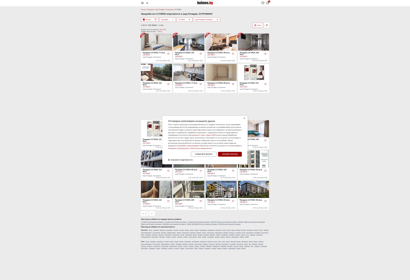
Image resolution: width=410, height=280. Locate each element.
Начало (143, 9)
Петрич (185, 246)
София (185, 237)
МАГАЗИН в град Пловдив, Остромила (174, 224)
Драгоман (179, 244)
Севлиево (162, 237)
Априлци (162, 230)
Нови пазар (176, 234)
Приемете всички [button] (230, 154)
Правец (218, 234)
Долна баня (185, 232)
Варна (233, 230)
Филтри (147, 19)
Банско (197, 230)
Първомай (223, 246)
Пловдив (206, 234)
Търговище (210, 237)
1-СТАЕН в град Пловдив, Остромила (152, 222)
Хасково (217, 237)
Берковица (187, 241)
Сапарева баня (145, 237)
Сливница (164, 248)
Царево (228, 237)
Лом (250, 244)
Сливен (168, 237)
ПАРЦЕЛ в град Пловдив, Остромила (229, 224)
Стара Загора (192, 237)
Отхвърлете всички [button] (203, 154)
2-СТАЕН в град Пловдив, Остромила (175, 222)
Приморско (224, 234)
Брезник (209, 241)
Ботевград (218, 230)
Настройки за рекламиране (188, 146)
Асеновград (169, 230)
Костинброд (250, 232)
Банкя (192, 230)
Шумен (242, 237)
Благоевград (203, 230)
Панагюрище (173, 246)
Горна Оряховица (146, 232)
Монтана (154, 234)
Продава (150, 9)
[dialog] (205, 140)
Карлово (238, 232)
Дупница (198, 232)
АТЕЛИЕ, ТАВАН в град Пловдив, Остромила (251, 222)
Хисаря (222, 237)
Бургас (225, 230)
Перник (195, 234)
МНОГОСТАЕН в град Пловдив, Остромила (224, 222)
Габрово (266, 230)
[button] (180, 160)
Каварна (225, 232)
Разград (237, 234)
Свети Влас (154, 237)
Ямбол (247, 237)
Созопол (179, 237)
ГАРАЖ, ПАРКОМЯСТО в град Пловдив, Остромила (202, 224)
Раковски (247, 246)
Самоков (252, 234)
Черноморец (235, 237)
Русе (247, 234)
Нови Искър (168, 234)
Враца (261, 230)
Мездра (260, 244)
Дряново (192, 232)
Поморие (212, 234)
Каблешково (218, 232)
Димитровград (171, 232)
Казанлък (232, 232)
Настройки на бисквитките (178, 148)
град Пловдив (159, 9)
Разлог (243, 234)
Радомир (231, 234)
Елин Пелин (210, 232)
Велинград (250, 230)
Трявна (204, 237)
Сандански (259, 234)
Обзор (182, 234)
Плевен (200, 234)
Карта (259, 25)
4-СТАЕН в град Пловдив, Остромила (199, 222)
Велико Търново (241, 230)
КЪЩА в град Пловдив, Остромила (151, 224)
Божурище (211, 230)
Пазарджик (188, 234)
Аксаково (156, 230)
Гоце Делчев (156, 232)
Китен (243, 232)
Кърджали (257, 232)
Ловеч (143, 234)
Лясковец (148, 234)
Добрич (179, 232)
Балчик (187, 230)
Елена (204, 232)
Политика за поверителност (201, 148)
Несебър (161, 234)
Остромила (170, 9)
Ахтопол (181, 230)
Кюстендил (264, 232)
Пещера (191, 246)
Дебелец (163, 232)
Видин (256, 230)
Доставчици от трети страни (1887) (202, 135)
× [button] (244, 118)
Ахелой (176, 230)
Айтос (150, 230)
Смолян (173, 237)
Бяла (229, 230)
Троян (199, 237)
